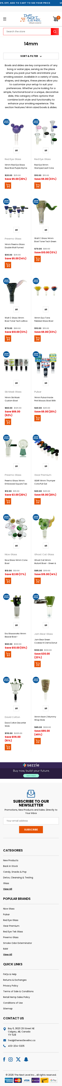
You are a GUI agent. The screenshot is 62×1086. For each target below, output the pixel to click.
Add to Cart (8, 185)
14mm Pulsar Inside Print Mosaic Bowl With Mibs (45, 400)
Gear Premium (11, 925)
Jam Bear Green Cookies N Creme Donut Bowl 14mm (45, 642)
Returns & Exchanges (15, 980)
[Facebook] (4, 1059)
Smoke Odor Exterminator (17, 943)
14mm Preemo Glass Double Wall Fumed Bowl (15, 247)
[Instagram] (10, 1059)
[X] (18, 1059)
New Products (10, 860)
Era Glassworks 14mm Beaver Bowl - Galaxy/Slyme (15, 636)
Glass (6, 883)
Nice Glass (8, 908)
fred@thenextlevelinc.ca (21, 1040)
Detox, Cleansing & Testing (18, 877)
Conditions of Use (13, 1002)
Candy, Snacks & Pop (15, 871)
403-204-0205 (16, 1046)
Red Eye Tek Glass (13, 931)
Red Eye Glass (10, 920)
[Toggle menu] (8, 19)
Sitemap (8, 1008)
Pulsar (6, 914)
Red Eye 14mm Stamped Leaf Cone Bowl (44, 168)
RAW (5, 948)
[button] (31, 56)
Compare (16, 150)
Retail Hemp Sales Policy (16, 997)
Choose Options (37, 185)
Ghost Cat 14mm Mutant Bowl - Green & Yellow (45, 563)
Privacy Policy (10, 985)
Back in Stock (10, 866)
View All (7, 889)
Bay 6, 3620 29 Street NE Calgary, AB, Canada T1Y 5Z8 (21, 1031)
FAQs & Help (10, 974)
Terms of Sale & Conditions (18, 991)
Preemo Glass (10, 937)
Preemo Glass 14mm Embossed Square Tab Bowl (16, 483)
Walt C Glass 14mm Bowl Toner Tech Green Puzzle (45, 241)
